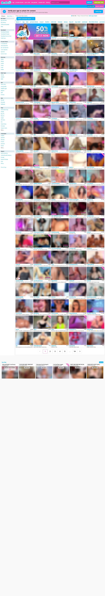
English (2, 135)
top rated (77, 22)
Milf (2, 92)
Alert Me (74, 15)
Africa (2, 163)
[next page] (79, 351)
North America (4, 153)
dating (48, 2)
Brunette (3, 102)
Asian (2, 65)
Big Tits (2, 113)
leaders (47, 22)
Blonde (2, 100)
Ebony (2, 61)
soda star (53, 22)
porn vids (27, 2)
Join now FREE (98, 2)
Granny (2, 94)
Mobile (2, 111)
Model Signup (99, 6)
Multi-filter (9, 16)
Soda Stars (3, 38)
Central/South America (6, 155)
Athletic (2, 77)
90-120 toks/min (4, 47)
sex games (34, 2)
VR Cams (3, 120)
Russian (2, 139)
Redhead (3, 104)
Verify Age (98, 11)
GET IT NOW (42, 35)
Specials (3, 51)
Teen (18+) (3, 84)
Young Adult (3, 86)
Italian (2, 145)
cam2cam (84, 22)
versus (66, 22)
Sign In (89, 2)
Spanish (3, 137)
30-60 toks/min (4, 45)
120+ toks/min (4, 49)
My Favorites (4, 20)
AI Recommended (5, 24)
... (69, 351)
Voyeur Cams (4, 128)
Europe (2, 157)
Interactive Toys (4, 109)
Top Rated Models (5, 32)
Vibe (2, 26)
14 (75, 351)
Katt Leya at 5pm (93, 15)
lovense (60, 22)
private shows (19, 2)
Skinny (2, 75)
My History (3, 22)
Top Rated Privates (5, 34)
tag (13, 2)
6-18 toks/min (4, 43)
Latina (2, 63)
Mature (2, 90)
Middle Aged (4, 88)
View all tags (3, 167)
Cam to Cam (4, 53)
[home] (6, 2)
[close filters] (13, 16)
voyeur (42, 22)
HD (1, 122)
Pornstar (3, 126)
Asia (2, 161)
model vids (41, 2)
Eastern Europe (4, 159)
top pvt (71, 22)
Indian (2, 69)
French (2, 141)
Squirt (2, 118)
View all (101, 362)
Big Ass (2, 115)
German (3, 143)
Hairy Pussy (3, 124)
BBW (2, 79)
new (27, 22)
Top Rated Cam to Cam (6, 36)
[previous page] (40, 351)
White (2, 59)
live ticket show (93, 22)
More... (2, 130)
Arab (2, 67)
